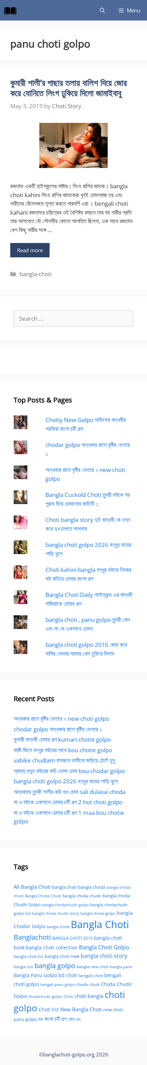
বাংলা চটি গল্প (55, 1019)
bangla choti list (28, 956)
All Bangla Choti (32, 886)
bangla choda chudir (82, 895)
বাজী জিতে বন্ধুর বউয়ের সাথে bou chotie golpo (63, 750)
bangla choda (91, 887)
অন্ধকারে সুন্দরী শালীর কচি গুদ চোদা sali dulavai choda (69, 792)
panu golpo (25, 1019)
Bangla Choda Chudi (43, 895)
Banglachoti (32, 937)
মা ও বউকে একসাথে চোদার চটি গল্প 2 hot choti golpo (68, 802)
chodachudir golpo (45, 996)
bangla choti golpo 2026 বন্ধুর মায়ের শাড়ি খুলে (66, 781)
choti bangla (89, 995)
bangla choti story (104, 956)
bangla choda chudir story (55, 913)
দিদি (40, 1019)
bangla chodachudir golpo (65, 904)
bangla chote (57, 926)
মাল (78, 1019)
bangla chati (64, 887)
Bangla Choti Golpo (104, 947)
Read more (30, 250)
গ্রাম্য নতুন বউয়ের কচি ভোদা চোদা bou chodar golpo (69, 771)
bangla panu (121, 966)
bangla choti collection (52, 947)
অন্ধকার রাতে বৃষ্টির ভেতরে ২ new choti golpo (61, 718)
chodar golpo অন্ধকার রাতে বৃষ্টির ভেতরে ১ (58, 729)
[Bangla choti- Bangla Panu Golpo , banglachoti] (12, 10)
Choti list (49, 1009)
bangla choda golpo (98, 913)
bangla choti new (62, 956)
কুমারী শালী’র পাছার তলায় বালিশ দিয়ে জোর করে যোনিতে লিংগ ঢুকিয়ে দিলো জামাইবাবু (68, 88)
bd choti (67, 975)
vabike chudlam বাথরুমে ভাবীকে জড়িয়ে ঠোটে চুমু (64, 760)
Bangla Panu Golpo (35, 975)
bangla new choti (93, 967)
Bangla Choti (100, 924)
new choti (113, 1009)
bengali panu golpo (57, 984)
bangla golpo (55, 965)
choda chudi (87, 984)
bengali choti (91, 975)
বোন (71, 1018)
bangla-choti (35, 274)
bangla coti (23, 966)
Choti (68, 996)
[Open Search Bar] (102, 10)
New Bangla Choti (81, 1009)
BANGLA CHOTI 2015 (72, 938)
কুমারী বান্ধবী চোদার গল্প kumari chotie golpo (62, 739)
